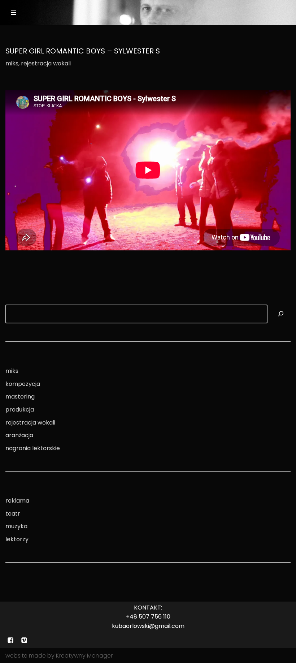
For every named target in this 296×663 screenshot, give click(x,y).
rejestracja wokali (46, 63)
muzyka (16, 526)
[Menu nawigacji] (13, 12)
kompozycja (22, 384)
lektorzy (17, 539)
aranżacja (19, 435)
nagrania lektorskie (32, 448)
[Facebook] (10, 640)
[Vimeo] (24, 640)
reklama (17, 500)
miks (11, 63)
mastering (20, 396)
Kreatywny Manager (84, 655)
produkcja (19, 409)
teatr (12, 513)
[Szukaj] (281, 314)
